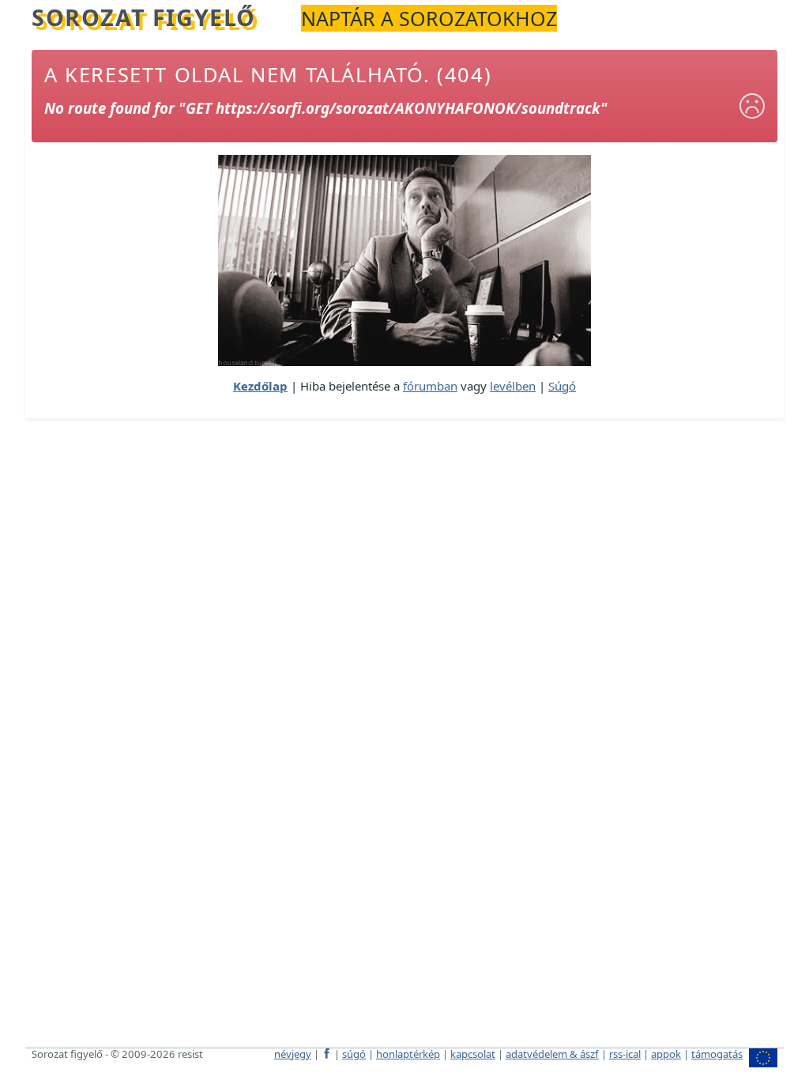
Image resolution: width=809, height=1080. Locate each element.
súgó (354, 1054)
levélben (513, 386)
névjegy (292, 1054)
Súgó (562, 386)
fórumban (430, 386)
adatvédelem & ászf (552, 1054)
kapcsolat (472, 1054)
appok (666, 1054)
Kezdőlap (260, 386)
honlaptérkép (408, 1054)
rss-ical (625, 1054)
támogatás (717, 1054)
